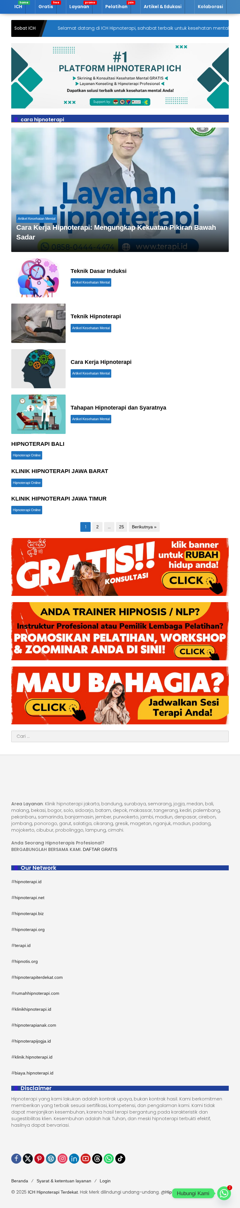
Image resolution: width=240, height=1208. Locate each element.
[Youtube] (86, 1159)
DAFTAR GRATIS (100, 849)
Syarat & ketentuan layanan (64, 1180)
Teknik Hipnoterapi (96, 316)
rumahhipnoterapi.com (37, 993)
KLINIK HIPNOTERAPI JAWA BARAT (59, 471)
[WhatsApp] (109, 1159)
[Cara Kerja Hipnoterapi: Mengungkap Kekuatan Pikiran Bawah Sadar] (120, 190)
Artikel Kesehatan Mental (36, 218)
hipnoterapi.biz (29, 913)
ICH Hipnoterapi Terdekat (53, 1192)
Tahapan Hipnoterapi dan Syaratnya (118, 408)
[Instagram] (63, 1159)
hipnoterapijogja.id (33, 1041)
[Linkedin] (74, 1159)
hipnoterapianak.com (35, 1025)
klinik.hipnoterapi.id (33, 1057)
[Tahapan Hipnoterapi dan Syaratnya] (38, 414)
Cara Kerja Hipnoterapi (101, 362)
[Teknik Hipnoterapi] (38, 323)
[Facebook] (16, 1159)
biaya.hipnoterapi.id (34, 1072)
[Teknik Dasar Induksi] (38, 278)
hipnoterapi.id (28, 881)
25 (121, 526)
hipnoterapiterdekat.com (39, 977)
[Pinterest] (39, 1159)
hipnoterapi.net (29, 897)
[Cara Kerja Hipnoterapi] (38, 369)
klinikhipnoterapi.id (33, 1009)
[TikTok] (120, 1159)
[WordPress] (51, 1159)
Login (105, 1180)
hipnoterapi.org (30, 929)
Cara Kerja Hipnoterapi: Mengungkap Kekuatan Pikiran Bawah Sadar (116, 232)
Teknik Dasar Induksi (99, 271)
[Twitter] (28, 1159)
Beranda (19, 1180)
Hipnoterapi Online (27, 455)
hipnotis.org (26, 961)
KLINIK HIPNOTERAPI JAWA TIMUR (59, 499)
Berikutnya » (144, 526)
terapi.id (23, 945)
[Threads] (97, 1159)
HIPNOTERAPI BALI (37, 444)
